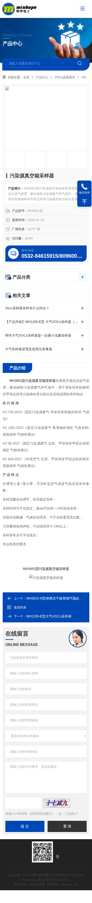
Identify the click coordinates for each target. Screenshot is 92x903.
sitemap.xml (69, 884)
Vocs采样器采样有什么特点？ (27, 308)
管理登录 (53, 884)
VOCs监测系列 (64, 77)
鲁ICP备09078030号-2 (53, 880)
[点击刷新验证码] (56, 803)
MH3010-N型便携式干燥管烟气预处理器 (56, 598)
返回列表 (20, 607)
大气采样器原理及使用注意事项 (28, 349)
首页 (26, 77)
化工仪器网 (37, 884)
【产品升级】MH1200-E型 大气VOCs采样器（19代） (45, 322)
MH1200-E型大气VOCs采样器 (48, 616)
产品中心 (42, 77)
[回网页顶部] (84, 201)
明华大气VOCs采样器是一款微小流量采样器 (38, 335)
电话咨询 (84, 192)
